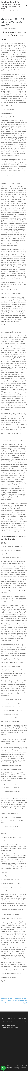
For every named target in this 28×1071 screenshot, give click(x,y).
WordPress (20, 1068)
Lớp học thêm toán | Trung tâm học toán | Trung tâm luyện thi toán (11, 5)
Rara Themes (8, 1068)
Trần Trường (13, 28)
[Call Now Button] (3, 1068)
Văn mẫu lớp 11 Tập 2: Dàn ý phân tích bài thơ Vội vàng (7, 1000)
